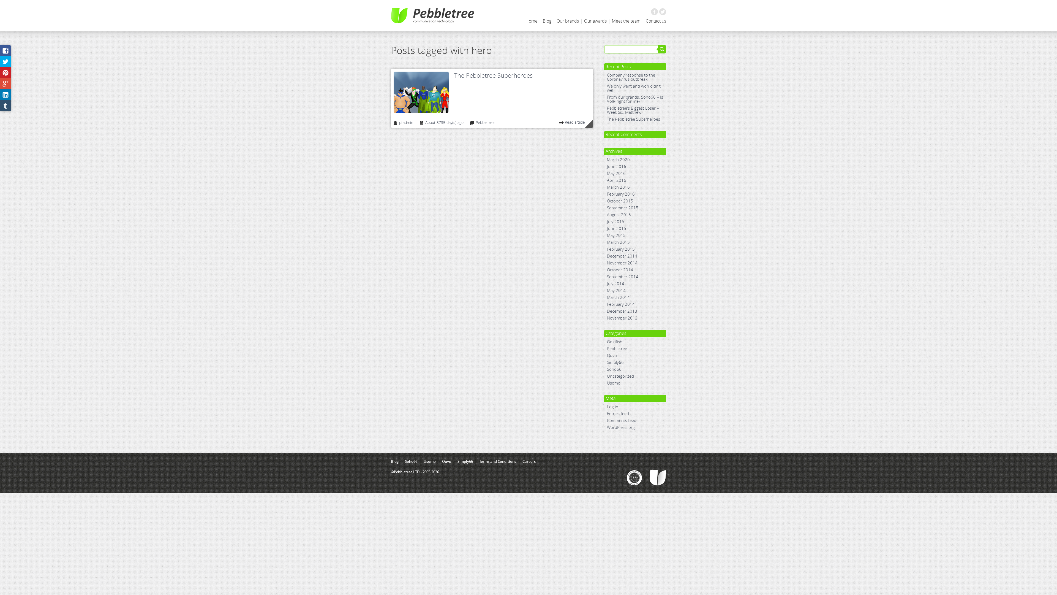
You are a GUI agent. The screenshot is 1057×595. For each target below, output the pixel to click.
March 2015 (618, 242)
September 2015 (622, 207)
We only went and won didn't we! (634, 88)
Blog (547, 21)
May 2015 (616, 235)
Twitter (662, 11)
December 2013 (622, 311)
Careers (529, 461)
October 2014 (620, 269)
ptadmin (406, 123)
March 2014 (618, 297)
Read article (575, 122)
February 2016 (621, 194)
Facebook (654, 11)
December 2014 (622, 256)
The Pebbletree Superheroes (493, 75)
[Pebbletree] (432, 15)
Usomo (613, 383)
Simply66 (615, 362)
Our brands (568, 21)
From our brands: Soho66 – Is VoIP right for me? (635, 99)
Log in (612, 406)
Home (531, 21)
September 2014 (622, 276)
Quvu (612, 355)
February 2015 (621, 249)
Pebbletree (617, 348)
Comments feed (621, 420)
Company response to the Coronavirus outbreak (631, 77)
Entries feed (618, 413)
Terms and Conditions (497, 461)
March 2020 (618, 159)
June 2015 (616, 228)
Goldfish (614, 341)
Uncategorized (620, 376)
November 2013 (622, 318)
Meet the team (626, 21)
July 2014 (615, 283)
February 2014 (621, 304)
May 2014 (616, 290)
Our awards (595, 21)
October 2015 (620, 201)
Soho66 (614, 369)
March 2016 (618, 187)
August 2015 (619, 214)
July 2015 (615, 221)
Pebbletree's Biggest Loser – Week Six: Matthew (633, 110)
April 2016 (616, 180)
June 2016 (616, 166)
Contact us (656, 21)
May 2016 (616, 173)
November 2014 (622, 263)
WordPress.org (621, 427)
